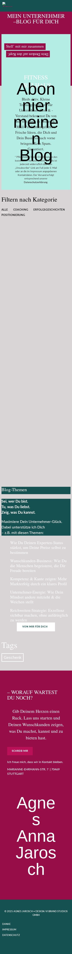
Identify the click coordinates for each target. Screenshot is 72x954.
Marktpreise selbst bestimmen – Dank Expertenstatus (31, 436)
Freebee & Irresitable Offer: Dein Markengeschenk (32, 310)
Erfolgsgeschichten (49, 210)
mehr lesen (55, 272)
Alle (4, 210)
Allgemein (31, 324)
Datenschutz (11, 935)
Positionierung (13, 215)
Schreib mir (20, 751)
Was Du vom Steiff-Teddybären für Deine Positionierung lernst (34, 247)
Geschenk (12, 657)
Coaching (20, 210)
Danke (6, 924)
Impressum (9, 930)
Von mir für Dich (35, 627)
